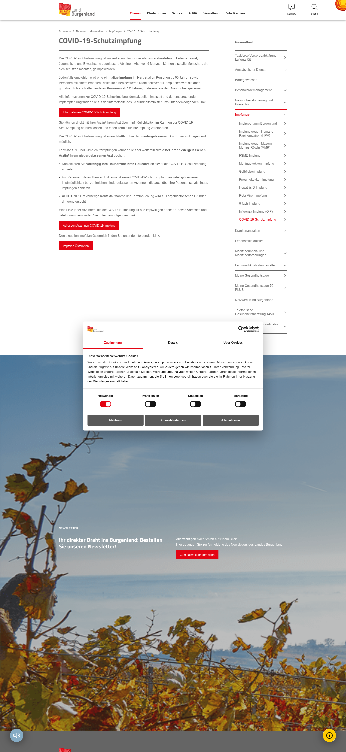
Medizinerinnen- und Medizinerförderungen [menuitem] (250, 253)
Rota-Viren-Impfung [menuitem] (253, 195)
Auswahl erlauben (173, 420)
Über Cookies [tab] (233, 342)
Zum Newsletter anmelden (197, 554)
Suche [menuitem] (314, 13)
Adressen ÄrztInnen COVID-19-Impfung (89, 225)
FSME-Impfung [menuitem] (250, 155)
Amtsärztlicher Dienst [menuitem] (250, 69)
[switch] (148, 404)
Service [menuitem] (177, 13)
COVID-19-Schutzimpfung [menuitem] (257, 219)
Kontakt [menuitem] (291, 13)
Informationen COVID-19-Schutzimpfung (89, 112)
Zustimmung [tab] (113, 342)
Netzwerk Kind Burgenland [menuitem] (254, 300)
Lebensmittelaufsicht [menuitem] (249, 241)
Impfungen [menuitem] (243, 114)
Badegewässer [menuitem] (245, 80)
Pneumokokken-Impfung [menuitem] (256, 179)
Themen (80, 31)
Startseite (65, 31)
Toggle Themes (330, 735)
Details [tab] (173, 342)
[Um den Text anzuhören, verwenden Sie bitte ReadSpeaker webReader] (16, 735)
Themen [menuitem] (135, 13)
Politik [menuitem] (192, 13)
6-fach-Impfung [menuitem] (249, 203)
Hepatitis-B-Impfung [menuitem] (253, 187)
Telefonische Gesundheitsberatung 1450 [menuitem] (254, 312)
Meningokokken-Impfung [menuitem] (256, 163)
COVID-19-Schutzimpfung (143, 31)
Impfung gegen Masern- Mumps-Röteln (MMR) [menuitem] (256, 145)
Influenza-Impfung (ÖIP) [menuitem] (256, 211)
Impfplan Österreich (76, 246)
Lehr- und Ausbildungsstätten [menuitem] (256, 265)
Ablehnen (115, 420)
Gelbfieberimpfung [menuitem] (252, 171)
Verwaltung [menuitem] (211, 13)
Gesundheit (97, 31)
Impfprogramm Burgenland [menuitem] (258, 123)
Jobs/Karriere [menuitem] (235, 13)
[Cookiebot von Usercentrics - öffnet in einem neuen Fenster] (241, 329)
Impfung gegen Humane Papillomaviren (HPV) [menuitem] (256, 133)
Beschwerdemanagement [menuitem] (253, 90)
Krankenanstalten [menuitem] (247, 230)
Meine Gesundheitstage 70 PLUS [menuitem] (254, 287)
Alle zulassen (230, 420)
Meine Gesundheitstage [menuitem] (252, 275)
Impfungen (115, 31)
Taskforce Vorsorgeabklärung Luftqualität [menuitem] (256, 57)
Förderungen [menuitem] (156, 13)
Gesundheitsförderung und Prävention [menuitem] (254, 102)
